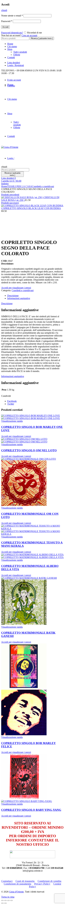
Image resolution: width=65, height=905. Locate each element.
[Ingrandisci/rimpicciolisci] (11, 900)
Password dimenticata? (12, 32)
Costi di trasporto (25, 881)
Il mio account (14, 80)
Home (10, 43)
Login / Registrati (15, 65)
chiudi (4, 10)
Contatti (11, 57)
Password (6, 21)
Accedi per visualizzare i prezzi (16, 287)
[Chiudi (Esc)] (2, 900)
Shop (9, 49)
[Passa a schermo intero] (8, 900)
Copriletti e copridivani (43, 186)
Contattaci (7, 881)
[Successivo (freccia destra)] (5, 903)
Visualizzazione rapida (12, 421)
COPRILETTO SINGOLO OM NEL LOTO (29, 450)
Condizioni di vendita (49, 881)
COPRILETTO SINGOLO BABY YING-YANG (31, 809)
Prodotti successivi (10, 202)
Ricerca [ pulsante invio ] (42, 38)
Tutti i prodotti (20, 52)
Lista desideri (13, 62)
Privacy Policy (42, 883)
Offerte (16, 54)
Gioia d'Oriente (16, 891)
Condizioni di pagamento (17, 883)
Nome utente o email (12, 15)
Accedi (5, 27)
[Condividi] (5, 900)
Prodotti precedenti (10, 194)
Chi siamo (12, 46)
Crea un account (29, 35)
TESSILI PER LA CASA (19, 186)
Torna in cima (7, 897)
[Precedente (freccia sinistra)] (2, 903)
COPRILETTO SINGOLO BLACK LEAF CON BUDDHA (31, 208)
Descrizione (13, 295)
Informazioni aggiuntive (18, 298)
